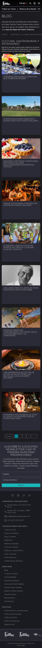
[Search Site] (30, 3)
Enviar (21, 485)
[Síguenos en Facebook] (18, 495)
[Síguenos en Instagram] (12, 495)
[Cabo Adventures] (9, 634)
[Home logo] (6, 3)
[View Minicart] (34, 3)
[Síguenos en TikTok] (24, 495)
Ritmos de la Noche (28, 9)
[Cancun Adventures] (24, 634)
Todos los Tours (9, 9)
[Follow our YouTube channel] (29, 495)
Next (34, 436)
